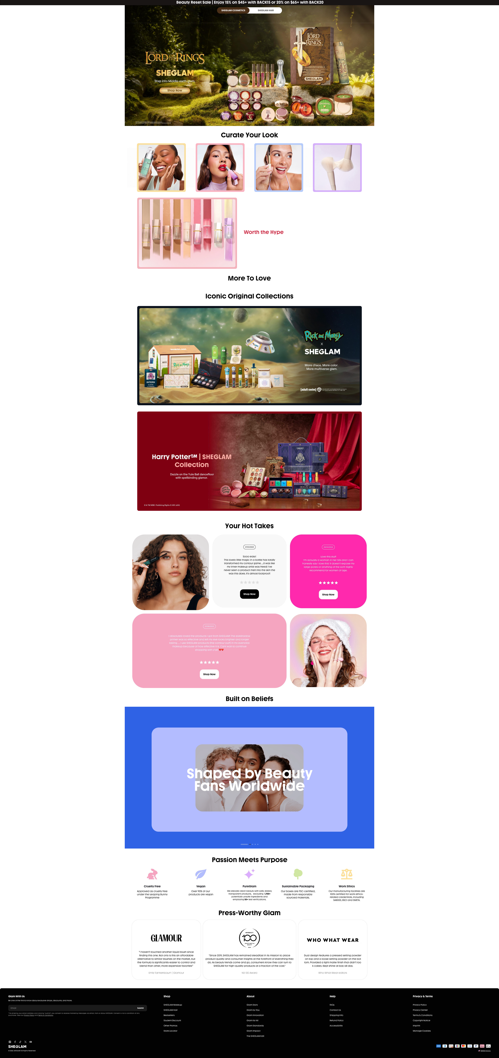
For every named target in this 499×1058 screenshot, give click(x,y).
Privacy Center (420, 1010)
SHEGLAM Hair (171, 1010)
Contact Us (335, 1010)
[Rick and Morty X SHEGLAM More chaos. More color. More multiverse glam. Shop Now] (249, 355)
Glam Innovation (255, 1015)
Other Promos (170, 1025)
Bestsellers (169, 1015)
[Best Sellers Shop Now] (187, 233)
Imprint (416, 1025)
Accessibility (336, 1025)
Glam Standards (255, 1025)
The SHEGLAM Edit (255, 1036)
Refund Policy (336, 1020)
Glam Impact (253, 1031)
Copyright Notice (421, 1020)
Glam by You (253, 1010)
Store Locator (170, 1031)
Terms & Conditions (45, 1015)
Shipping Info (336, 1015)
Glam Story (252, 1005)
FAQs (332, 1005)
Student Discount (172, 1020)
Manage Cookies (422, 1031)
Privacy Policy (29, 1015)
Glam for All (252, 1020)
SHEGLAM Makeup (173, 1005)
